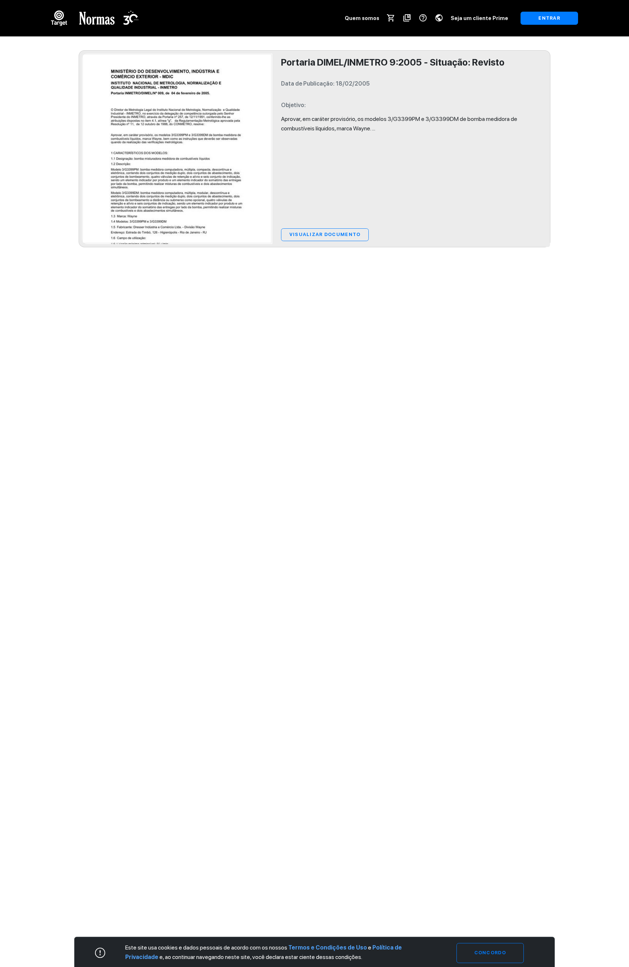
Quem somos (362, 18)
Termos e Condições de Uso (327, 947)
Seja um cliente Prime (479, 18)
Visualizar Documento (325, 234)
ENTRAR (549, 18)
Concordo (490, 952)
